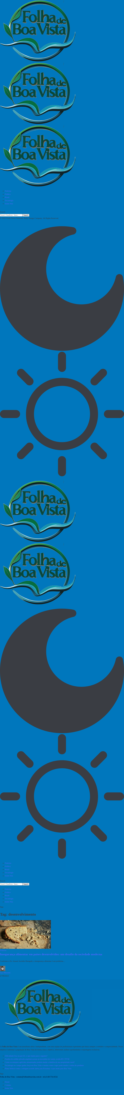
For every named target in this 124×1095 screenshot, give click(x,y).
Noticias (3, 950)
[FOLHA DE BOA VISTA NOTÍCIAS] (62, 94)
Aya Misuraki (5, 973)
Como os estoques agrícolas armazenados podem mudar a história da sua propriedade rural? (40, 1062)
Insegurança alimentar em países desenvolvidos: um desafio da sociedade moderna (51, 954)
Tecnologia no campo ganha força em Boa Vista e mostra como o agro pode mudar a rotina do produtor (44, 1065)
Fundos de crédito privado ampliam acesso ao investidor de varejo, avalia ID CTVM (37, 1059)
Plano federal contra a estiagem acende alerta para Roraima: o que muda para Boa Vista (38, 1069)
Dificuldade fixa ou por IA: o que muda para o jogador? (26, 1056)
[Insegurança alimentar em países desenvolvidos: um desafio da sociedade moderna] (25, 934)
